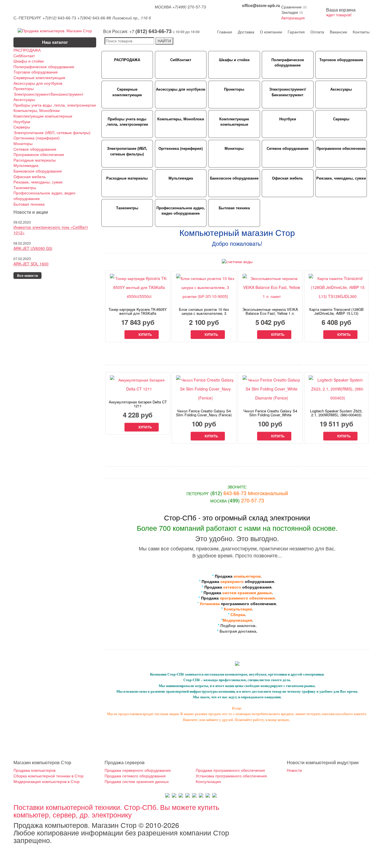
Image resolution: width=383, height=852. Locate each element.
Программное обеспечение (38, 154)
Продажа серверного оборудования (138, 770)
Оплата (317, 32)
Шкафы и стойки (28, 61)
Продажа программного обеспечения (230, 770)
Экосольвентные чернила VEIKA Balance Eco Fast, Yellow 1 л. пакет (270, 313)
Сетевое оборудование (34, 149)
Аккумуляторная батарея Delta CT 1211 (138, 404)
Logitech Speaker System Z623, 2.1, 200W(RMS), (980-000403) (336, 413)
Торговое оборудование (35, 72)
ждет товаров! (341, 12)
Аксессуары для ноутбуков (37, 83)
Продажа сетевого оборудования (135, 775)
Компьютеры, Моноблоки (36, 110)
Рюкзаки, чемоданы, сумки (38, 182)
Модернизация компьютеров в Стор (46, 781)
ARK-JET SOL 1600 (31, 264)
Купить (145, 335)
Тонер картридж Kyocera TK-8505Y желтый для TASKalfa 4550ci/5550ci (138, 313)
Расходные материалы (34, 160)
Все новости (27, 275)
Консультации (208, 781)
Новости (294, 770)
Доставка (246, 32)
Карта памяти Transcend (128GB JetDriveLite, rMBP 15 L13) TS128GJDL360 (336, 313)
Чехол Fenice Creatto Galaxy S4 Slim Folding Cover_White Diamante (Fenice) (270, 415)
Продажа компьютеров (34, 770)
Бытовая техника (29, 204)
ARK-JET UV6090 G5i (32, 248)
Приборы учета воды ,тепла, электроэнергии (54, 105)
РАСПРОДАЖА (27, 50)
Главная (224, 32)
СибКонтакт (24, 55)
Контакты (361, 32)
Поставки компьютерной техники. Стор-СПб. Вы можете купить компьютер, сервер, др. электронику (116, 810)
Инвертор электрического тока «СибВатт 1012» (50, 229)
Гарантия (296, 32)
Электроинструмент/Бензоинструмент (48, 94)
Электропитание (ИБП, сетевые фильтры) (52, 132)
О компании (271, 32)
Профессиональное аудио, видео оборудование (44, 195)
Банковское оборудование (37, 171)
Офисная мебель (29, 176)
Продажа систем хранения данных (137, 781)
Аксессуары (24, 99)
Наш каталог (55, 42)
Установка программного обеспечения (231, 775)
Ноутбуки (21, 121)
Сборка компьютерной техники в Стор (48, 775)
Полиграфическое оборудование (43, 66)
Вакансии (338, 32)
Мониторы (23, 143)
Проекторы (23, 88)
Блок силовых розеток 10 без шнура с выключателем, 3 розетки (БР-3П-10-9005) (204, 313)
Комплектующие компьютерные (42, 116)
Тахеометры (24, 187)
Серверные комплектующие (39, 77)
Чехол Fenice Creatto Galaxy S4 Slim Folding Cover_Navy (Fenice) (204, 413)
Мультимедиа (25, 165)
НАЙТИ (164, 40)
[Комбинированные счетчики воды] (237, 261)
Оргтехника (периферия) (36, 138)
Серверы (21, 127)
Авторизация (293, 17)
